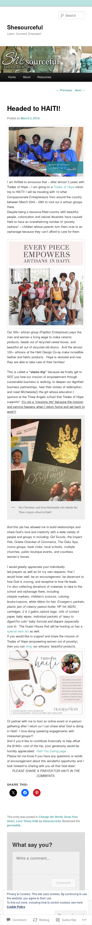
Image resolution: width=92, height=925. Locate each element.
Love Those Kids (27, 821)
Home (12, 77)
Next (80, 90)
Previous (64, 90)
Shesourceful (25, 27)
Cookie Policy (16, 907)
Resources (44, 77)
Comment (63, 883)
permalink (14, 825)
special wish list (18, 631)
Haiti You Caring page (51, 751)
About (26, 77)
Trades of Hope (64, 187)
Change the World (51, 817)
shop (29, 646)
